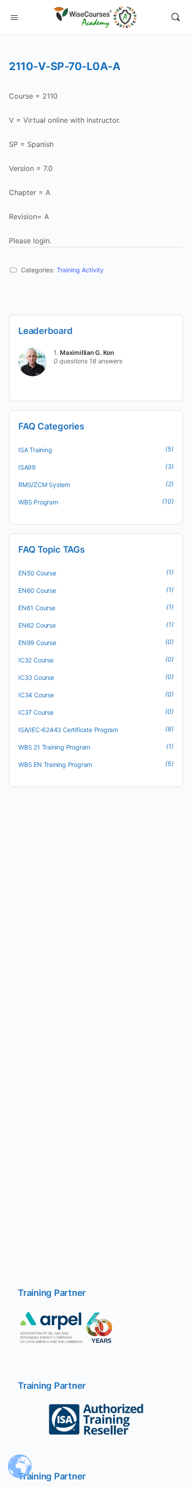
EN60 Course (37, 590)
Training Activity (80, 270)
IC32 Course (36, 660)
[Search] (175, 17)
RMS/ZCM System (44, 484)
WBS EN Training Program (55, 764)
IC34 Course (36, 695)
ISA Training (35, 450)
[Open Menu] (14, 16)
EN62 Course (37, 625)
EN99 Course (37, 642)
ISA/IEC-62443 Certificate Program (68, 729)
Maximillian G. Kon (87, 352)
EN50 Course (37, 573)
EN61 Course (36, 608)
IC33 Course (36, 677)
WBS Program (38, 502)
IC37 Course (36, 712)
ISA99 (27, 467)
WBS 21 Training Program (54, 747)
